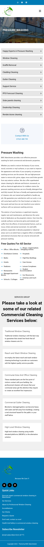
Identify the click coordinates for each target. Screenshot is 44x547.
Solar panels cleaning (12, 100)
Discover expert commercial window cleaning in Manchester (19, 496)
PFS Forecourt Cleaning (13, 93)
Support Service (9, 86)
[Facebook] (22, 2)
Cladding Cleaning (10, 72)
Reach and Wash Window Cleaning (20, 353)
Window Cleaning (10, 58)
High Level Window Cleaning (17, 427)
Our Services (6, 501)
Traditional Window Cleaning (17, 331)
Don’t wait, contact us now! (11, 519)
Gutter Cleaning (9, 79)
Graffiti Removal (9, 65)
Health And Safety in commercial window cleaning (20, 523)
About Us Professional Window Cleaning (16, 504)
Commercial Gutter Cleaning (17, 402)
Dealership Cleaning (11, 107)
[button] (40, 11)
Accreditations (7, 508)
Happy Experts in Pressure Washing (18, 51)
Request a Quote (8, 516)
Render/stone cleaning (12, 114)
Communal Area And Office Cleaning (21, 375)
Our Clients (6, 512)
